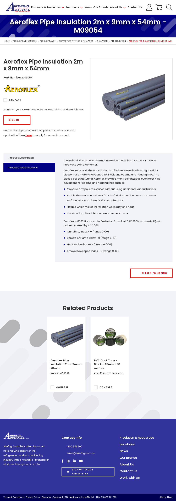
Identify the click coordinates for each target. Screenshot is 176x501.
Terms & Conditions (13, 497)
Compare (14, 100)
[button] (169, 7)
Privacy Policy (33, 497)
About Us (116, 7)
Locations (72, 7)
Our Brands (100, 7)
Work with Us (130, 477)
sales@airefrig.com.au (81, 453)
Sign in (14, 119)
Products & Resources (45, 7)
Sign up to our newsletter (82, 471)
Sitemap (46, 497)
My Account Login (149, 7)
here (28, 135)
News (88, 7)
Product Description (21, 158)
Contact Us (135, 7)
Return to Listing (154, 273)
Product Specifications (23, 167)
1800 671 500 (74, 446)
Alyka (170, 497)
